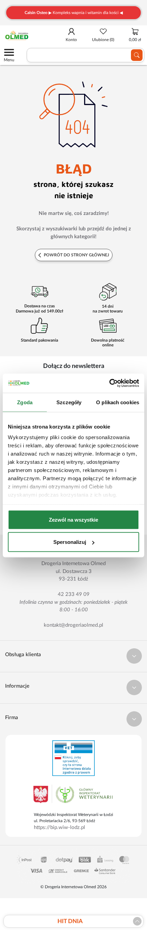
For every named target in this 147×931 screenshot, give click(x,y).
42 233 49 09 (74, 594)
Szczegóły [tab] (68, 402)
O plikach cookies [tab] (117, 402)
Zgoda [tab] (24, 402)
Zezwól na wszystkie (73, 519)
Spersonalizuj (69, 542)
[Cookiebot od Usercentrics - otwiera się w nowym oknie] (109, 383)
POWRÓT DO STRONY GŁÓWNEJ (76, 255)
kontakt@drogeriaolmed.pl (73, 625)
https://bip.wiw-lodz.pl (59, 827)
